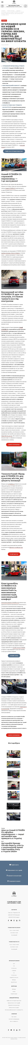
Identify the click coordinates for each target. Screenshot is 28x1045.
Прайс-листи (15, 864)
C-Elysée (14, 970)
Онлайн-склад (14, 655)
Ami (14, 963)
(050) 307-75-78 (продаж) (14, 915)
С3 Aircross (14, 968)
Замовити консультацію (14, 1005)
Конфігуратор (14, 554)
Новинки (18, 10)
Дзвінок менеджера (14, 444)
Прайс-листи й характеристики (14, 151)
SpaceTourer (14, 982)
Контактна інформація (14, 1019)
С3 (14, 966)
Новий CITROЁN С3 (10, 188)
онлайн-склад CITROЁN (19, 647)
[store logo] (14, 2)
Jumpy (14, 991)
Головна (3, 10)
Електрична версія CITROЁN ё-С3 (10, 602)
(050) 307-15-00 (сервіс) (14, 917)
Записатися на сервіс (14, 1007)
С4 (14, 972)
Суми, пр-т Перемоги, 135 (14, 912)
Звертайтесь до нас (6, 435)
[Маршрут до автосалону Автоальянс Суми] (2, 6)
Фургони (14, 986)
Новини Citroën (10, 10)
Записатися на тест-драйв (14, 1003)
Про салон (14, 1016)
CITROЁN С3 (11, 484)
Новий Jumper (14, 993)
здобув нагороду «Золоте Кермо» (10, 253)
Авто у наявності (14, 1021)
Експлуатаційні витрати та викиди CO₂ (14, 1009)
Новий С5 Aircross (14, 977)
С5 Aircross (14, 975)
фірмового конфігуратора (16, 547)
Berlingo (14, 979)
